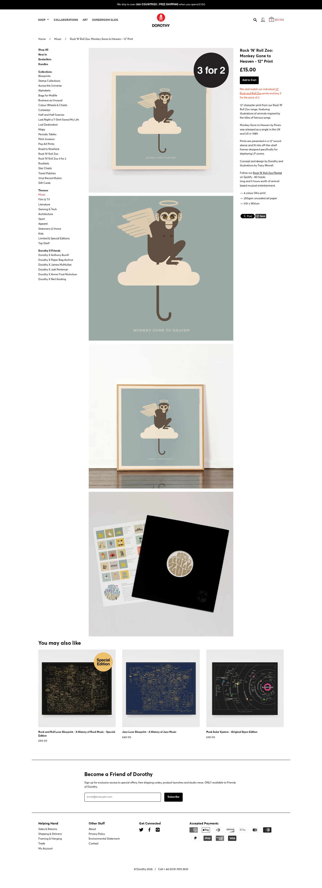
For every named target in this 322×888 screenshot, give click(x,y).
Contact (93, 844)
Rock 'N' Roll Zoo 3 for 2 (52, 159)
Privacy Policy (97, 834)
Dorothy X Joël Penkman (53, 269)
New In (42, 54)
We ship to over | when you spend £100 (161, 4)
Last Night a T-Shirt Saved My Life (58, 120)
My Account (45, 848)
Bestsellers (44, 59)
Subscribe (173, 797)
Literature (44, 204)
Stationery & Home (49, 229)
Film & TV (44, 200)
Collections (45, 72)
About (92, 829)
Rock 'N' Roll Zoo (48, 154)
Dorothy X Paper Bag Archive (55, 260)
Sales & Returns (47, 829)
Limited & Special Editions (53, 238)
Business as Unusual (50, 100)
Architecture (45, 214)
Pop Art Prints (46, 144)
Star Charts (45, 168)
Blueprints (44, 76)
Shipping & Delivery (50, 834)
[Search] (257, 21)
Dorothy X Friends (49, 251)
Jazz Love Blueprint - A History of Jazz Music (149, 732)
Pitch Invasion (46, 139)
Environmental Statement (104, 839)
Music (57, 39)
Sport (41, 219)
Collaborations (66, 20)
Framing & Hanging (50, 839)
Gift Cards (44, 183)
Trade (41, 844)
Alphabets (44, 91)
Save (262, 216)
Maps (41, 129)
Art (85, 20)
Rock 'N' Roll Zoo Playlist (267, 173)
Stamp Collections (49, 81)
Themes (43, 190)
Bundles (43, 64)
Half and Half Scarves (51, 115)
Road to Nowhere (48, 149)
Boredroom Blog (105, 20)
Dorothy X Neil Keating (52, 279)
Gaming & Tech (47, 209)
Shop (42, 20)
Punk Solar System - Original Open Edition (231, 732)
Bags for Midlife (47, 95)
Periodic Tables (47, 134)
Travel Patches (47, 173)
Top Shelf (44, 243)
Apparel (43, 224)
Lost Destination (48, 125)
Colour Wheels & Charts (52, 105)
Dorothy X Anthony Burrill (53, 255)
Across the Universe (50, 86)
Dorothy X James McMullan (55, 265)
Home (42, 39)
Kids (40, 234)
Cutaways (44, 110)
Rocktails (43, 163)
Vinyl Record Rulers (50, 178)
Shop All (43, 50)
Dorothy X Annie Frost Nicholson (57, 274)
